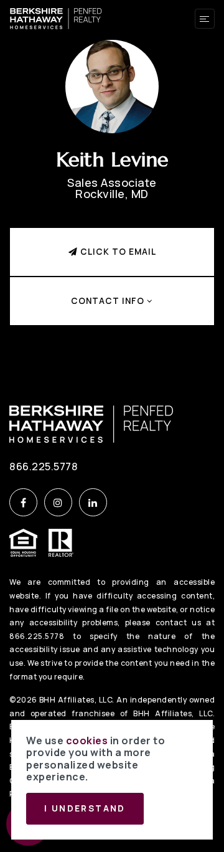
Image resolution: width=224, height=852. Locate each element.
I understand (85, 808)
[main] (112, 183)
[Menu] (205, 19)
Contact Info (109, 300)
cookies (87, 740)
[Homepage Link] (56, 17)
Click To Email (117, 251)
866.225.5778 (43, 466)
